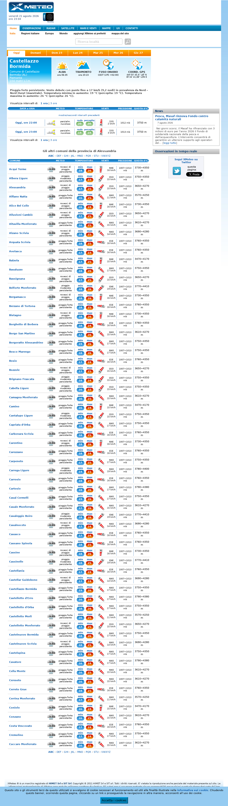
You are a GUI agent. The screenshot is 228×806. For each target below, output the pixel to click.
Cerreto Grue (17, 689)
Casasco (14, 534)
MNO (80, 155)
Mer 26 (118, 52)
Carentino (15, 443)
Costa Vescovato (20, 726)
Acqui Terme (17, 169)
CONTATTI (132, 28)
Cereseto (15, 680)
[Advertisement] (138, 12)
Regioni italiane (30, 33)
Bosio (13, 360)
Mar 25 (98, 52)
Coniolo (14, 707)
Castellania (16, 570)
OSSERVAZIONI (31, 28)
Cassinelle (16, 561)
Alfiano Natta (18, 196)
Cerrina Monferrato (22, 698)
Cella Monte (17, 671)
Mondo (63, 33)
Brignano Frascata (21, 379)
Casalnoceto (17, 525)
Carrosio (15, 479)
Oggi (16, 52)
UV (118, 28)
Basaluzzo (16, 269)
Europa (49, 33)
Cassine (14, 552)
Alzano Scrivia (19, 233)
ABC (51, 155)
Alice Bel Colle (19, 205)
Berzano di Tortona (22, 306)
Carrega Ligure (19, 470)
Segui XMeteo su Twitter (186, 161)
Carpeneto (16, 461)
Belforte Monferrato (22, 287)
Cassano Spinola (20, 543)
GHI (66, 155)
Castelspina (17, 653)
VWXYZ (106, 155)
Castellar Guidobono (23, 580)
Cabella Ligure (19, 388)
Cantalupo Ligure (21, 415)
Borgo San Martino (22, 333)
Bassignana (17, 278)
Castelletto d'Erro (21, 598)
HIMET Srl (55, 783)
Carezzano (16, 452)
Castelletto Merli (20, 616)
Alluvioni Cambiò (21, 214)
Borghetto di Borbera (23, 324)
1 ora (44, 103)
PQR (88, 155)
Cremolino (16, 735)
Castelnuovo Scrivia (23, 643)
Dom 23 (57, 52)
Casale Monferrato (21, 507)
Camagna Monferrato (23, 397)
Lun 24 (78, 52)
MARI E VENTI (88, 28)
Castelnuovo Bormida (24, 634)
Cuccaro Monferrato (23, 744)
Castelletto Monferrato (24, 625)
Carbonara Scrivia (21, 433)
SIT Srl (67, 783)
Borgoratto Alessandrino (26, 342)
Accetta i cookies (114, 800)
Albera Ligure (18, 178)
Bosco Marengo (20, 351)
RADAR (51, 28)
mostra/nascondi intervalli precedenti (79, 115)
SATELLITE (67, 28)
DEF (59, 155)
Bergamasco (17, 297)
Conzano (15, 716)
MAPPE (106, 28)
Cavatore (15, 662)
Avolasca (15, 251)
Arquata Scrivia (19, 242)
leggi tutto (169, 143)
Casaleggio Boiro (21, 516)
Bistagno (15, 315)
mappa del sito (120, 33)
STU (96, 155)
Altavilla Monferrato (23, 224)
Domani (36, 52)
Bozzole (14, 370)
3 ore (53, 103)
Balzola (14, 260)
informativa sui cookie (192, 790)
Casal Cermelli (18, 497)
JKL (73, 155)
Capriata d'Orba (19, 424)
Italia (12, 33)
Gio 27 (138, 52)
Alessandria (17, 187)
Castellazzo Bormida (23, 589)
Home (13, 28)
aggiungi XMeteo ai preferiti (89, 33)
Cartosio (15, 488)
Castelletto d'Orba (21, 607)
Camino (14, 406)
